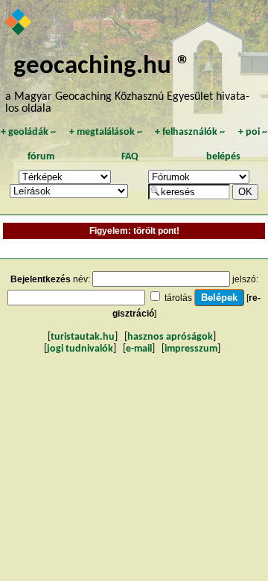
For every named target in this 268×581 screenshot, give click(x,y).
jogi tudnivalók (80, 349)
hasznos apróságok (170, 337)
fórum (41, 157)
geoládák (28, 132)
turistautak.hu (83, 337)
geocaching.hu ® (102, 67)
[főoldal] (19, 23)
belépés (223, 157)
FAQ (129, 157)
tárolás (178, 298)
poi (253, 132)
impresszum (191, 349)
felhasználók (189, 132)
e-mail (139, 349)
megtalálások (106, 132)
